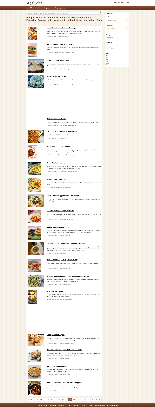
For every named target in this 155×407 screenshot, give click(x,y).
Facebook (53, 405)
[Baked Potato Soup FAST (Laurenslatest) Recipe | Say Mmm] (36, 265)
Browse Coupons (112, 405)
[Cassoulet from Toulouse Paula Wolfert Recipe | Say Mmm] (36, 136)
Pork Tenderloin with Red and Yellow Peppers (64, 382)
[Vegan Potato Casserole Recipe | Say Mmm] (36, 168)
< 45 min (108, 61)
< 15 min (108, 57)
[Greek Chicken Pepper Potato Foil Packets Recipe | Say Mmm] (36, 201)
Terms (83, 405)
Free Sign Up (118, 2)
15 (59, 399)
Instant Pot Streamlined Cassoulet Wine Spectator (66, 243)
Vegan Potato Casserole (56, 163)
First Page (31, 399)
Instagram (61, 405)
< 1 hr (107, 63)
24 (92, 399)
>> (99, 399)
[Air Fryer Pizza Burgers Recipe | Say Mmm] (36, 340)
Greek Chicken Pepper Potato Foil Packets (63, 196)
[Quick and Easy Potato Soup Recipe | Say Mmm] (36, 66)
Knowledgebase (100, 405)
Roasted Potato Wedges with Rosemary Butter (64, 350)
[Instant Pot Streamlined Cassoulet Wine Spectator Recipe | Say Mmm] (36, 248)
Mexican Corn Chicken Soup (57, 179)
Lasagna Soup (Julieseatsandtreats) (60, 211)
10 (41, 399)
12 (48, 399)
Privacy (90, 405)
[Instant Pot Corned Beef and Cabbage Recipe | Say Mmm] (36, 33)
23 (88, 399)
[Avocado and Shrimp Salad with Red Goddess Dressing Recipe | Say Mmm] (36, 281)
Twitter (69, 405)
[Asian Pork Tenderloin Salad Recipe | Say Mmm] (36, 372)
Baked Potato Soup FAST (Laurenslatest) (62, 260)
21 (81, 399)
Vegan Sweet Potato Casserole (58, 146)
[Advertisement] (64, 102)
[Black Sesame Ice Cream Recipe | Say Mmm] (36, 81)
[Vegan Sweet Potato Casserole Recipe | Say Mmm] (36, 152)
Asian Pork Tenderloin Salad (57, 366)
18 (70, 399)
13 (52, 399)
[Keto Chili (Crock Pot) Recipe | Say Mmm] (36, 297)
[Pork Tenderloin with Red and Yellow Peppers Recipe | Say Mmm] (36, 388)
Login (127, 2)
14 (55, 399)
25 (96, 399)
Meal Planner (32, 8)
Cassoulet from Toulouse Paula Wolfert (62, 131)
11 (44, 399)
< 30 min (108, 59)
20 (77, 399)
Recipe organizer (60, 8)
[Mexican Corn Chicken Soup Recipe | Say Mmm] (36, 185)
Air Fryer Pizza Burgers (55, 335)
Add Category (109, 37)
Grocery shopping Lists (45, 8)
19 (74, 399)
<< (37, 399)
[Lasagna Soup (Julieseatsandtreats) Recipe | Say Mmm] (36, 216)
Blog (45, 405)
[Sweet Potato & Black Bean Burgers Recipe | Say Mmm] (36, 50)
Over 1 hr (108, 64)
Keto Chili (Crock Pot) (55, 291)
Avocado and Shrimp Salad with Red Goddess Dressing (68, 276)
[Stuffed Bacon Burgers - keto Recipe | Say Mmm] (36, 233)
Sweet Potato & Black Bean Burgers (60, 44)
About (40, 405)
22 (85, 399)
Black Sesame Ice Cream (56, 76)
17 (66, 399)
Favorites (76, 405)
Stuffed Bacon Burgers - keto (58, 227)
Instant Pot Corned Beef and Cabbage (61, 28)
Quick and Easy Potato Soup (58, 61)
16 (63, 399)
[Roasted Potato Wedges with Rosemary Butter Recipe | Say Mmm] (36, 355)
